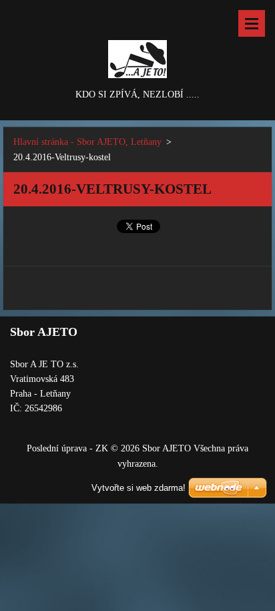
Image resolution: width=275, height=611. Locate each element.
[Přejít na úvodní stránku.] (137, 43)
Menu (251, 23)
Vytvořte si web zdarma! (138, 488)
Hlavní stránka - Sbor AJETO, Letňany (87, 142)
